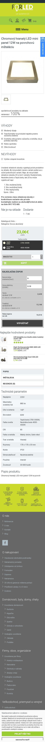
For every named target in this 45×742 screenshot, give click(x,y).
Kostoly (10, 693)
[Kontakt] (24, 21)
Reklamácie (9, 579)
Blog (6, 534)
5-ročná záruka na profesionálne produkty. (22, 493)
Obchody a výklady (14, 669)
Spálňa (9, 622)
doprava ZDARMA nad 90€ (8, 504)
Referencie (8, 521)
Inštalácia (8, 378)
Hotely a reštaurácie (15, 660)
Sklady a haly (12, 673)
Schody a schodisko (15, 626)
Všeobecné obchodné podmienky (17, 558)
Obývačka (11, 617)
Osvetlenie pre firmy (12, 656)
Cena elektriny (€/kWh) (7, 286)
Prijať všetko (22, 734)
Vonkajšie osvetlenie (12, 634)
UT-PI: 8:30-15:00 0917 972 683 (22, 504)
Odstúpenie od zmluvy (13, 566)
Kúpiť (24, 263)
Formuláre (8, 570)
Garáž (9, 630)
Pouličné (10, 689)
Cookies (7, 591)
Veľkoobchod (9, 707)
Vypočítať (22, 323)
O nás (6, 526)
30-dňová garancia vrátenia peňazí (36, 493)
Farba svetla (22, 239)
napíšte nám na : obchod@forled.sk (36, 504)
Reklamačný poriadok (13, 562)
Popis (6, 371)
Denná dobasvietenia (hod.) (8, 278)
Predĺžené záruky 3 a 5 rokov (16, 587)
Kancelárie (11, 665)
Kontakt (7, 530)
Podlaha (10, 642)
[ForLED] (22, 8)
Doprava (7, 574)
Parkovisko (11, 685)
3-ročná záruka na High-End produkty (8, 493)
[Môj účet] (17, 21)
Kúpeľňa (10, 613)
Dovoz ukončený (16, 224)
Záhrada (10, 638)
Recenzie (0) (9, 384)
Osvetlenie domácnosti (13, 605)
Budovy (10, 681)
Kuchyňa (10, 609)
